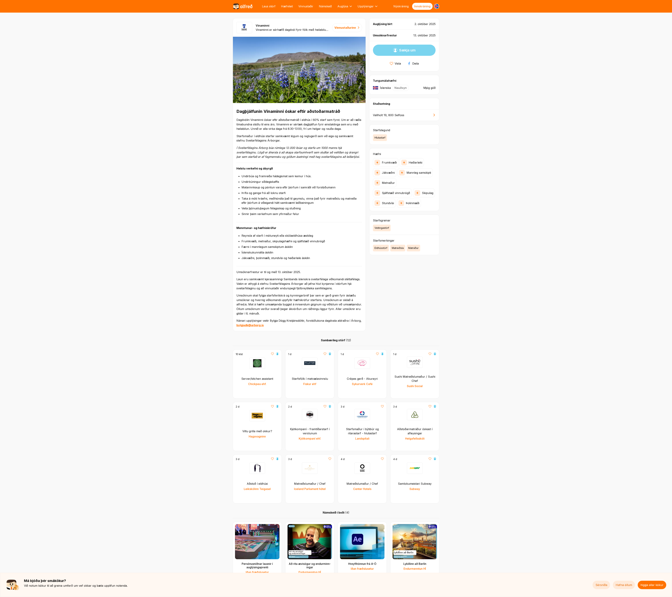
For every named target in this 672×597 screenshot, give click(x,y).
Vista (398, 63)
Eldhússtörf (380, 247)
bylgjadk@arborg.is (250, 325)
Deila (415, 63)
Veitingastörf (381, 227)
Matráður (413, 247)
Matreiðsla (398, 247)
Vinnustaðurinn (345, 27)
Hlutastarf (379, 137)
